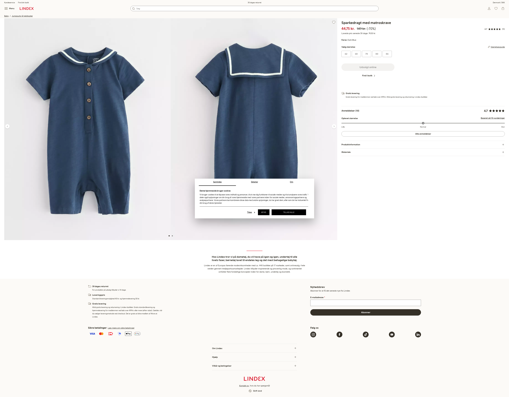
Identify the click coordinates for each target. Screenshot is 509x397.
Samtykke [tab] (217, 182)
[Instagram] (313, 334)
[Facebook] (339, 334)
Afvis (263, 212)
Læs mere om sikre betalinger (121, 328)
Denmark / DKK (499, 2)
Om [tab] (291, 182)
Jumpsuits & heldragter (22, 16)
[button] (87, 129)
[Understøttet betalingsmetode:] (198, 334)
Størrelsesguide (498, 47)
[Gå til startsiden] (27, 8)
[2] (172, 235)
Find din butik (23, 2)
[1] (169, 235)
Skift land (257, 391)
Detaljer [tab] (254, 182)
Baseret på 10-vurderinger (493, 118)
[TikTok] (366, 334)
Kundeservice (9, 2)
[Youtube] (392, 334)
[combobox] (254, 8)
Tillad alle (288, 212)
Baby (6, 16)
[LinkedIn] (418, 334)
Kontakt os (244, 385)
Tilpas (249, 212)
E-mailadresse (317, 297)
